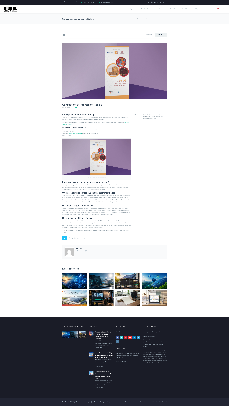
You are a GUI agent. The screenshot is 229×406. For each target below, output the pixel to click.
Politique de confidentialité (146, 402)
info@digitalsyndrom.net (107, 2)
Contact (204, 9)
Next (160, 35)
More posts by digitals (82, 251)
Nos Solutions (145, 9)
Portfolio (173, 9)
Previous (148, 35)
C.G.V (157, 402)
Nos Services (160, 9)
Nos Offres (185, 9)
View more (74, 281)
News (134, 402)
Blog (196, 9)
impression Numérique (75, 133)
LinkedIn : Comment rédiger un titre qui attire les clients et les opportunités (104, 355)
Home (124, 9)
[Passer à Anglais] (218, 9)
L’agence (132, 9)
